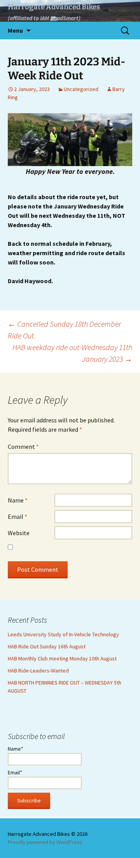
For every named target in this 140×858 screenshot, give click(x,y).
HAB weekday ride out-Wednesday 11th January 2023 (72, 353)
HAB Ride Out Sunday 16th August (47, 646)
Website (19, 533)
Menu (15, 30)
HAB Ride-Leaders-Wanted (38, 670)
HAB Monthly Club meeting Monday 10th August (62, 658)
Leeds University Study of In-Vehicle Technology (63, 634)
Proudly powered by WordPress (45, 842)
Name (18, 500)
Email (17, 516)
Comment (23, 446)
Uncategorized (81, 89)
